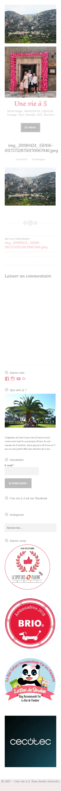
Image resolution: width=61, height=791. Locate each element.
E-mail (9, 465)
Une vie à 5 (30, 103)
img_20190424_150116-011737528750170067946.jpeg (26, 243)
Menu (32, 127)
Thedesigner (38, 159)
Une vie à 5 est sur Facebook (28, 498)
